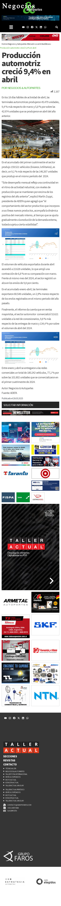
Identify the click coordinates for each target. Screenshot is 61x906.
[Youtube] (23, 27)
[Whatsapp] (45, 27)
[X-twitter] (36, 27)
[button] (11, 27)
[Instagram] (28, 27)
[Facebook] (32, 27)
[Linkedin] (41, 27)
